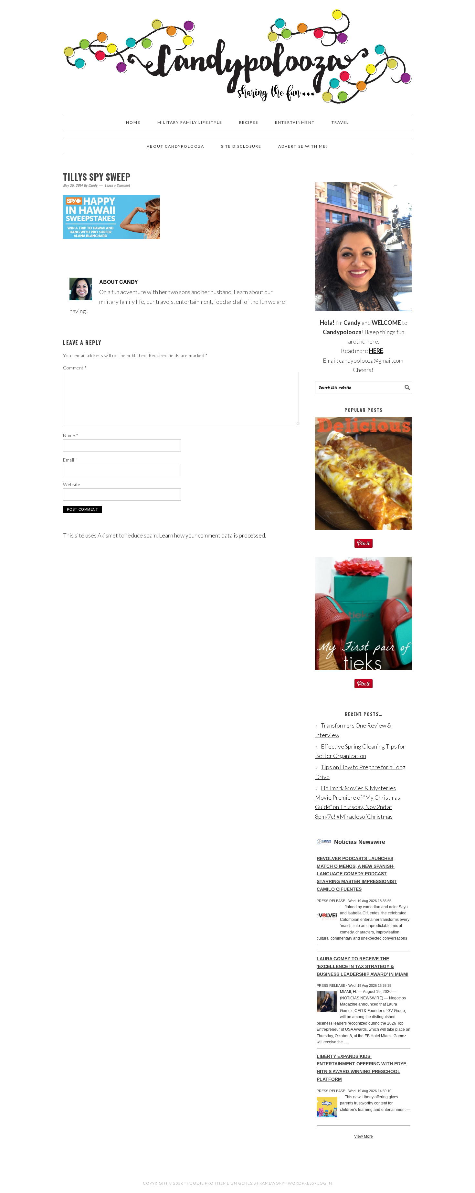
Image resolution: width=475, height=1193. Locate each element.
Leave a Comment (117, 185)
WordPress (301, 1183)
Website (71, 484)
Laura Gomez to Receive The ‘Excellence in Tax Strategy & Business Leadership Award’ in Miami (362, 966)
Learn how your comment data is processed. (212, 535)
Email (70, 460)
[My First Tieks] (363, 674)
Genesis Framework (261, 1183)
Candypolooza (237, 53)
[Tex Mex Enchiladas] (363, 534)
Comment (75, 367)
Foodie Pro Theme (208, 1183)
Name (70, 435)
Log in (324, 1183)
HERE (376, 350)
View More (363, 1136)
